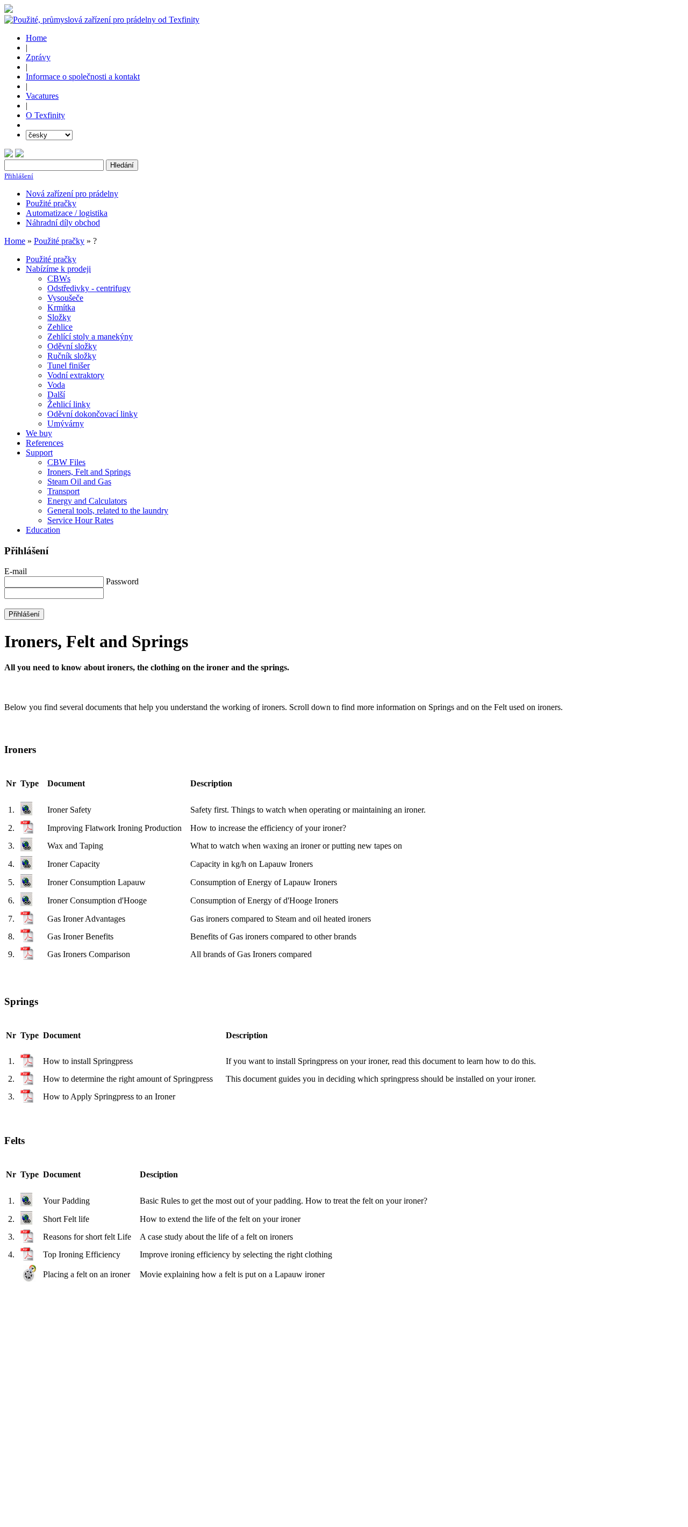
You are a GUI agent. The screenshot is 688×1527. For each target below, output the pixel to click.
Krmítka (61, 307)
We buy (39, 433)
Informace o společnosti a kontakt (83, 76)
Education (43, 529)
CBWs (58, 278)
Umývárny (65, 423)
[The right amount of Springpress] (27, 1082)
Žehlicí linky (68, 404)
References (44, 442)
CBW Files (66, 462)
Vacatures (42, 95)
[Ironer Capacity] (26, 867)
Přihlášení (18, 176)
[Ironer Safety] (26, 812)
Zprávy (38, 57)
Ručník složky (71, 355)
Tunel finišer (68, 365)
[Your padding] (26, 1203)
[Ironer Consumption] (26, 885)
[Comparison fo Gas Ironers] (27, 956)
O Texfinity (45, 115)
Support (39, 452)
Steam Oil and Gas (79, 481)
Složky (59, 317)
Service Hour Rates (80, 520)
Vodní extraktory (75, 375)
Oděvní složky (72, 346)
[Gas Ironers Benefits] (27, 921)
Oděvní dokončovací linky (92, 413)
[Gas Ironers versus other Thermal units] (27, 939)
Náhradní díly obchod (63, 222)
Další (56, 394)
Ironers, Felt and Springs (89, 471)
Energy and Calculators (87, 500)
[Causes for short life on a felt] (26, 1222)
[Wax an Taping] (26, 848)
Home (36, 37)
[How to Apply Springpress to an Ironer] (27, 1099)
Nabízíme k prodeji (58, 268)
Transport (63, 491)
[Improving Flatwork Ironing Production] (27, 830)
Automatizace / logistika (67, 213)
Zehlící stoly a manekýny (90, 336)
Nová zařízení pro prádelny (72, 193)
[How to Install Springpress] (27, 1064)
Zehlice (60, 326)
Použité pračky (51, 203)
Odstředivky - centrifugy (89, 288)
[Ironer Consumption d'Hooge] (26, 903)
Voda (56, 384)
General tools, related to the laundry (107, 510)
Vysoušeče (65, 297)
